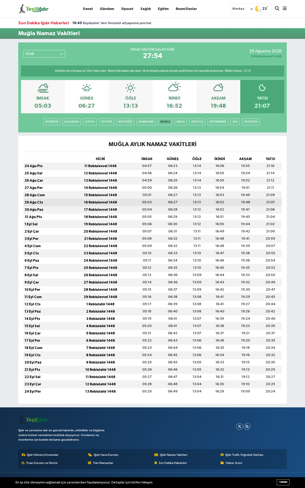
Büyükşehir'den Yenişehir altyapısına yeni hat (111, 23)
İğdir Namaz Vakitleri (173, 454)
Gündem (107, 9)
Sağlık (145, 9)
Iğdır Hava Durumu (106, 454)
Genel (88, 9)
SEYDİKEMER (218, 121)
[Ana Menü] (283, 8)
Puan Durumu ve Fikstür (42, 463)
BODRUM (52, 121)
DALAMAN (72, 121)
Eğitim (163, 9)
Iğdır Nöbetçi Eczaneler (43, 454)
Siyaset (127, 9)
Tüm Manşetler (103, 463)
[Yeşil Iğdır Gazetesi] (33, 8)
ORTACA (197, 121)
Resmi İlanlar (186, 9)
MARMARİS (146, 121)
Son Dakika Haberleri (173, 463)
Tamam (283, 482)
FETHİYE (106, 121)
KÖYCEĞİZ (125, 121)
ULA (235, 121)
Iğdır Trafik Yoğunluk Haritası (244, 454)
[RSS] (247, 426)
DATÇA (90, 121)
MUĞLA (165, 121)
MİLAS (181, 121)
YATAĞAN (251, 121)
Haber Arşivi (234, 463)
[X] (239, 426)
